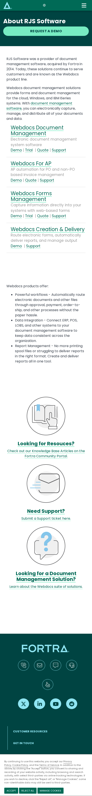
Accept (11, 790)
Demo (16, 150)
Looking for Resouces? (46, 443)
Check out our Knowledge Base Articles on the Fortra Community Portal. (46, 454)
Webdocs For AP (31, 163)
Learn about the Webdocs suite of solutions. (46, 586)
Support (59, 150)
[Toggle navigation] (84, 5)
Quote (43, 150)
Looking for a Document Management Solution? (46, 576)
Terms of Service (49, 765)
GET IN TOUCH (23, 743)
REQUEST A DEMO (46, 31)
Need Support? (46, 511)
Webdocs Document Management (37, 130)
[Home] (7, 5)
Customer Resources (30, 731)
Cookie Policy (20, 765)
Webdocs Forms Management (31, 196)
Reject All (27, 790)
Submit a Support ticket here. (46, 518)
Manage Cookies (50, 790)
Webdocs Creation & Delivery (48, 229)
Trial (29, 150)
